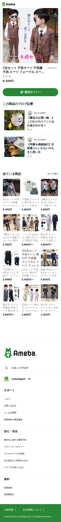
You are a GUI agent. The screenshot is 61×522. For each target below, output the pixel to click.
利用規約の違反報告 (13, 419)
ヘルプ (7, 399)
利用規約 (8, 487)
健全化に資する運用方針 (15, 439)
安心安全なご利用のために (16, 460)
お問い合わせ (10, 405)
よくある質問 (10, 412)
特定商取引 (9, 494)
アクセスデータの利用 (14, 453)
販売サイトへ (33, 92)
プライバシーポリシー (14, 446)
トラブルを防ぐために (14, 467)
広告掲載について (32, 509)
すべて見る (52, 173)
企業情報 (9, 509)
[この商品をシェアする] (55, 15)
